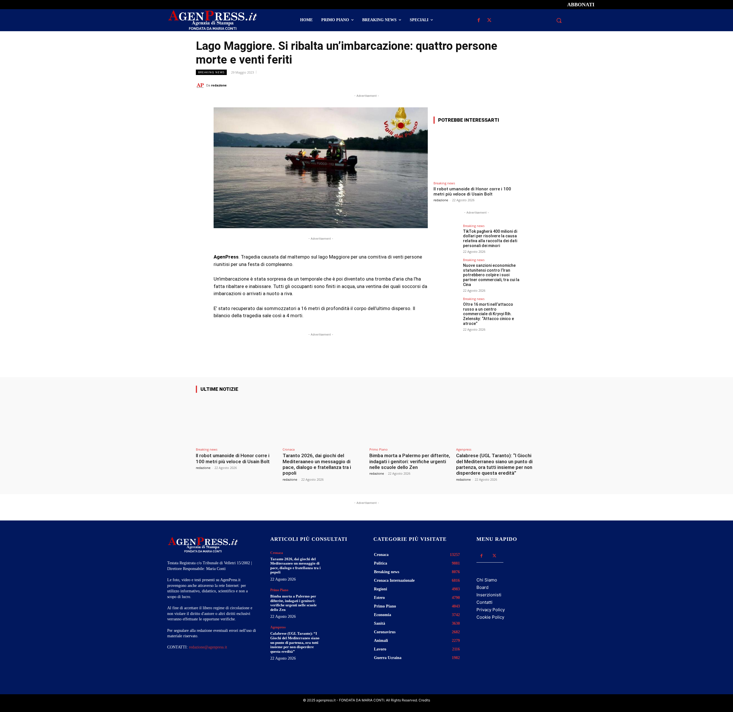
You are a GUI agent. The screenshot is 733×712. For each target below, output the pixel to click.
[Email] (518, 85)
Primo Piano (378, 449)
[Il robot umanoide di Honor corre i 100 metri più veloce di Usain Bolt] (476, 153)
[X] (489, 20)
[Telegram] (531, 85)
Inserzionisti (488, 594)
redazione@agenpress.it (208, 647)
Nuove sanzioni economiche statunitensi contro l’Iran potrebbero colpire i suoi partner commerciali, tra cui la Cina (491, 275)
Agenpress (463, 449)
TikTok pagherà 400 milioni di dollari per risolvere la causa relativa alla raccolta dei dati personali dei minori (490, 238)
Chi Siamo (486, 580)
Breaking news (211, 72)
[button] (559, 20)
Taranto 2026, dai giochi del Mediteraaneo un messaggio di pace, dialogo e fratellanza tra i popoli (317, 464)
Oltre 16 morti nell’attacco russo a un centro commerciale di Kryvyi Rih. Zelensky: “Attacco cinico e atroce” (488, 314)
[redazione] (201, 85)
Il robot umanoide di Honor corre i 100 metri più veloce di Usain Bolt (472, 191)
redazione (219, 85)
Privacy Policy (490, 609)
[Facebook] (478, 20)
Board (482, 587)
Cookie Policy (490, 617)
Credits (424, 700)
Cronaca (289, 449)
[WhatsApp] (505, 85)
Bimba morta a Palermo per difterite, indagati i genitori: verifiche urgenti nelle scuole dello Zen (409, 461)
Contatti (484, 602)
